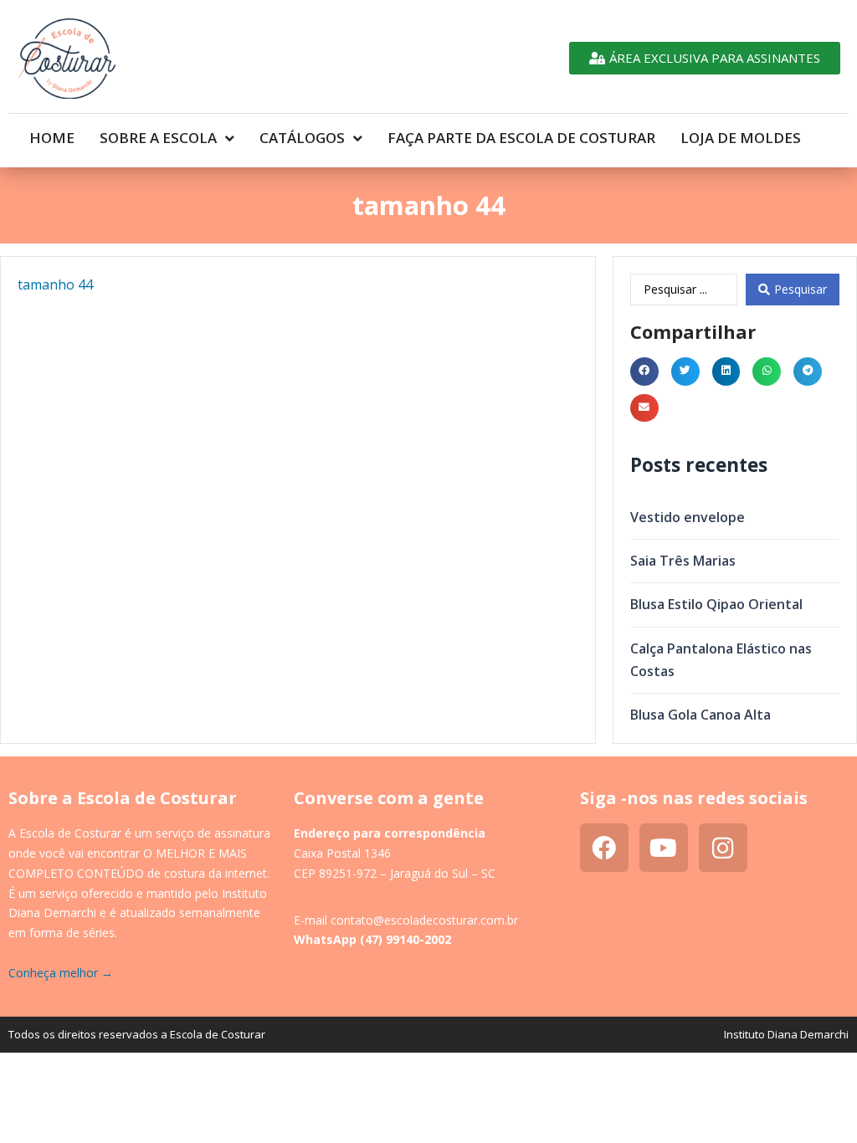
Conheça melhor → (60, 973)
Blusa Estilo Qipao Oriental (716, 604)
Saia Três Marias (683, 560)
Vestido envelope (687, 517)
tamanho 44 (55, 284)
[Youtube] (663, 847)
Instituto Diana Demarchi (786, 1034)
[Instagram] (723, 847)
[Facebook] (604, 847)
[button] (644, 371)
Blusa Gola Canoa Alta (700, 714)
